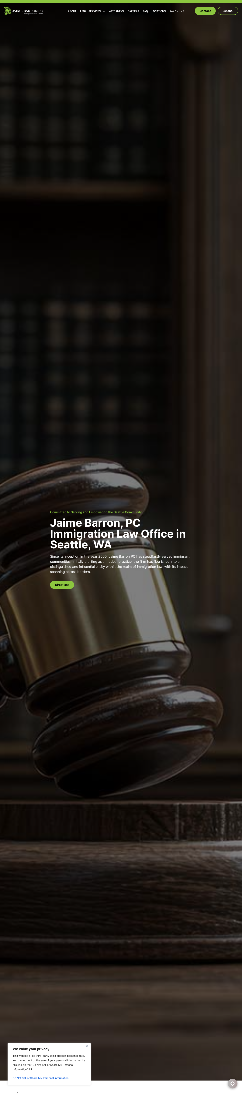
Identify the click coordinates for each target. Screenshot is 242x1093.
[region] (49, 1064)
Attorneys (116, 11)
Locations (159, 11)
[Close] (87, 1046)
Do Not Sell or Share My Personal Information (40, 1078)
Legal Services (90, 11)
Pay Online (177, 11)
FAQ (145, 11)
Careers (133, 11)
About (72, 11)
